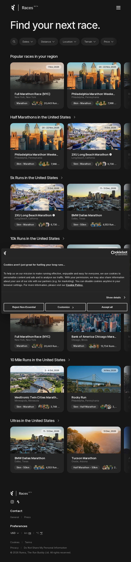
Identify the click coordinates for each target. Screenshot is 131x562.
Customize (64, 307)
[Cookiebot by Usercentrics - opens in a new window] (113, 253)
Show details (113, 297)
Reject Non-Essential (24, 307)
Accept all (107, 307)
